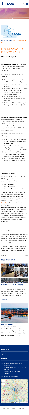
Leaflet (17, 402)
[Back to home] (7, 4)
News (3, 43)
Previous (4, 255)
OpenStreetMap (23, 402)
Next (26, 255)
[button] (27, 4)
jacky (14, 40)
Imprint (14, 408)
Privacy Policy (22, 408)
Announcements (21, 40)
